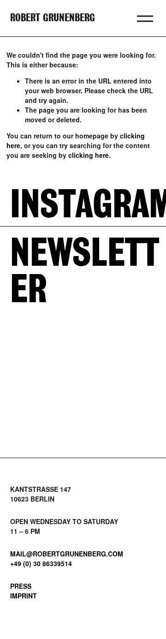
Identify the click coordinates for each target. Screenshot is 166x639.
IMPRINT (23, 595)
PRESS (20, 586)
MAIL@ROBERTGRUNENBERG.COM (66, 553)
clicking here (88, 155)
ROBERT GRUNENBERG (52, 18)
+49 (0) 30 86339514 (41, 563)
